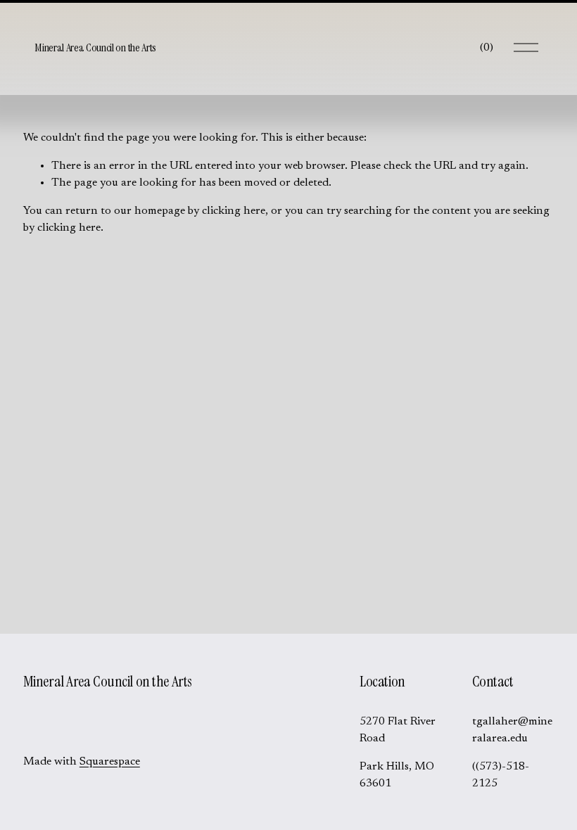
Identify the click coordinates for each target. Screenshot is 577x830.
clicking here (233, 211)
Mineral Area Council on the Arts (95, 47)
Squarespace (110, 761)
